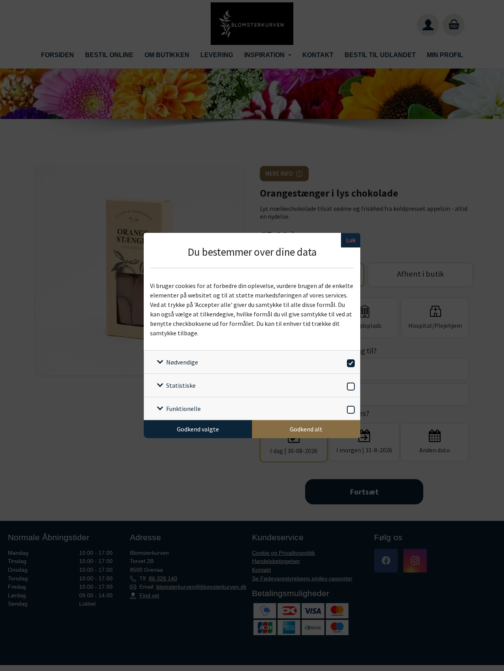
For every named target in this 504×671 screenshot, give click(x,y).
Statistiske (181, 385)
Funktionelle (183, 409)
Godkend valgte (198, 429)
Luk (351, 240)
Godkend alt (306, 429)
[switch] (349, 361)
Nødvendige (182, 362)
